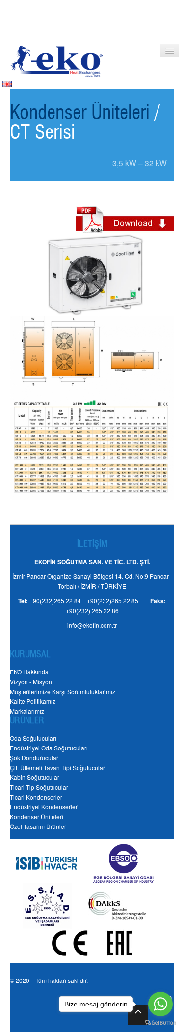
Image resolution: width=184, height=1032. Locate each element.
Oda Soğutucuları (33, 738)
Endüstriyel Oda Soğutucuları (49, 748)
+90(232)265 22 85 (112, 600)
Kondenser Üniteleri (80, 113)
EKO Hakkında (29, 672)
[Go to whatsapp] (160, 1004)
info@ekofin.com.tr (92, 625)
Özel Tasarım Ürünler (38, 826)
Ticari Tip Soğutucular (39, 787)
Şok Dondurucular (34, 757)
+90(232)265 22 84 (55, 600)
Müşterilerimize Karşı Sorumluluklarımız (62, 691)
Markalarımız (27, 711)
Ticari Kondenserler (36, 797)
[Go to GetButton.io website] (160, 1022)
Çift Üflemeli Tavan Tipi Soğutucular (57, 767)
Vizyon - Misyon (31, 681)
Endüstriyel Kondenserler (44, 806)
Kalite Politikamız (32, 701)
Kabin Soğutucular (34, 777)
